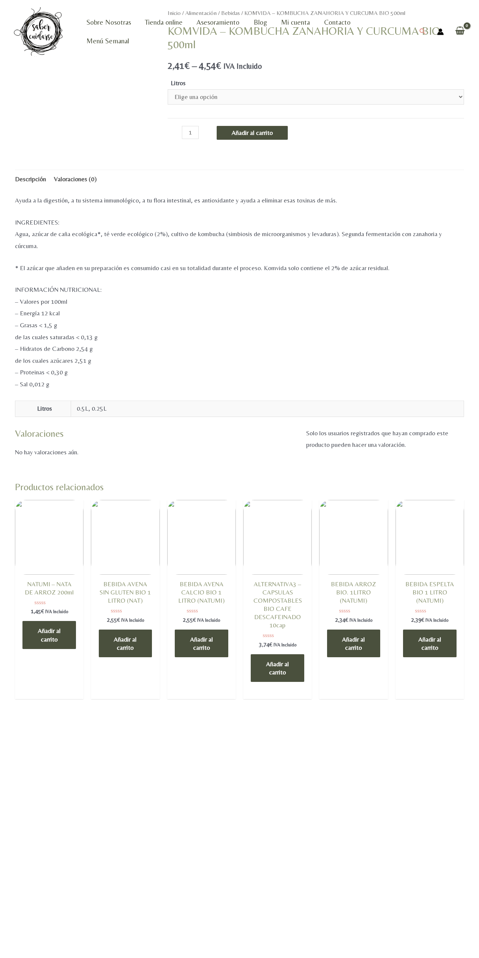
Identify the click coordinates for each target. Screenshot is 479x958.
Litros (178, 83)
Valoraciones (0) (75, 179)
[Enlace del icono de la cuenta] (440, 31)
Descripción (30, 179)
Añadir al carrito (252, 132)
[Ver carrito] (460, 31)
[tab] (30, 179)
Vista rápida (49, 573)
